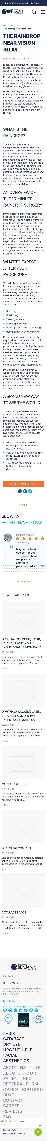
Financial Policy (10, 1130)
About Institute (22, 1067)
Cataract (13, 1038)
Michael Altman (25, 534)
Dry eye (11, 1044)
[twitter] (30, 491)
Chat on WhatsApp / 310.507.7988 (23, 1006)
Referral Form (20, 1083)
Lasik (9, 1033)
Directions (9, 1001)
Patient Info (17, 1078)
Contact (13, 1100)
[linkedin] (25, 491)
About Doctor (19, 1073)
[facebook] (20, 491)
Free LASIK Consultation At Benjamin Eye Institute (24, 3)
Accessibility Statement (14, 1133)
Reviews (12, 1111)
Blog (13, 25)
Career (11, 1105)
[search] (34, 12)
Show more (23, 581)
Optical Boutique (23, 1089)
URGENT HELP (18, 1049)
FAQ (7, 1116)
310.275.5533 (13, 982)
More (5, 668)
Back (22, 505)
